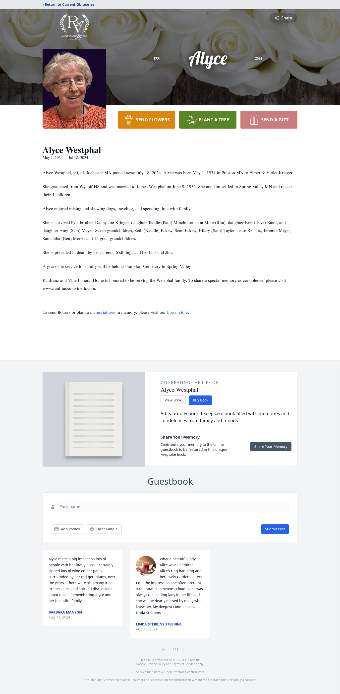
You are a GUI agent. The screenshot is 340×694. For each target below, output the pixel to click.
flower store (177, 312)
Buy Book (200, 400)
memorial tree (102, 312)
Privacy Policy (156, 664)
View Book (173, 400)
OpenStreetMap (175, 672)
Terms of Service (183, 664)
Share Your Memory (270, 446)
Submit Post (275, 529)
